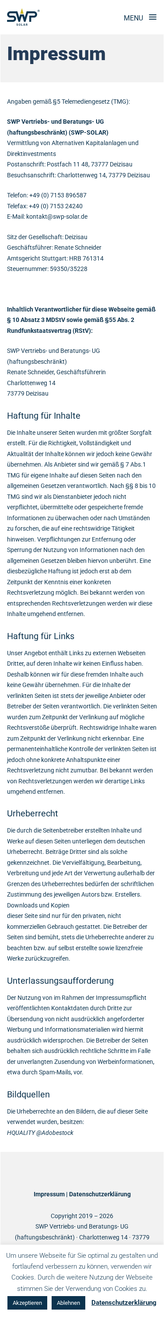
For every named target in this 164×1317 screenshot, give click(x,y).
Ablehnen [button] (68, 1303)
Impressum (49, 1194)
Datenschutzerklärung (100, 1194)
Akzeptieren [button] (27, 1303)
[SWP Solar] (24, 17)
